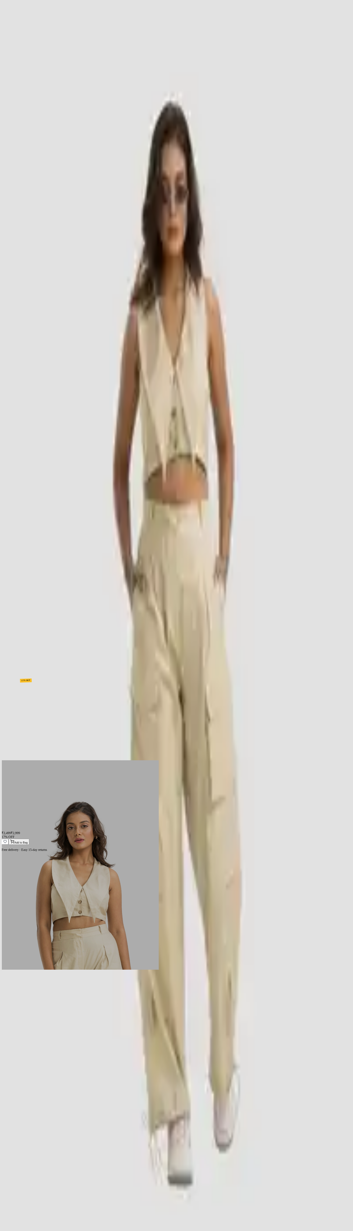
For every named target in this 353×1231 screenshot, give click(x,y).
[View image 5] (16, 492)
